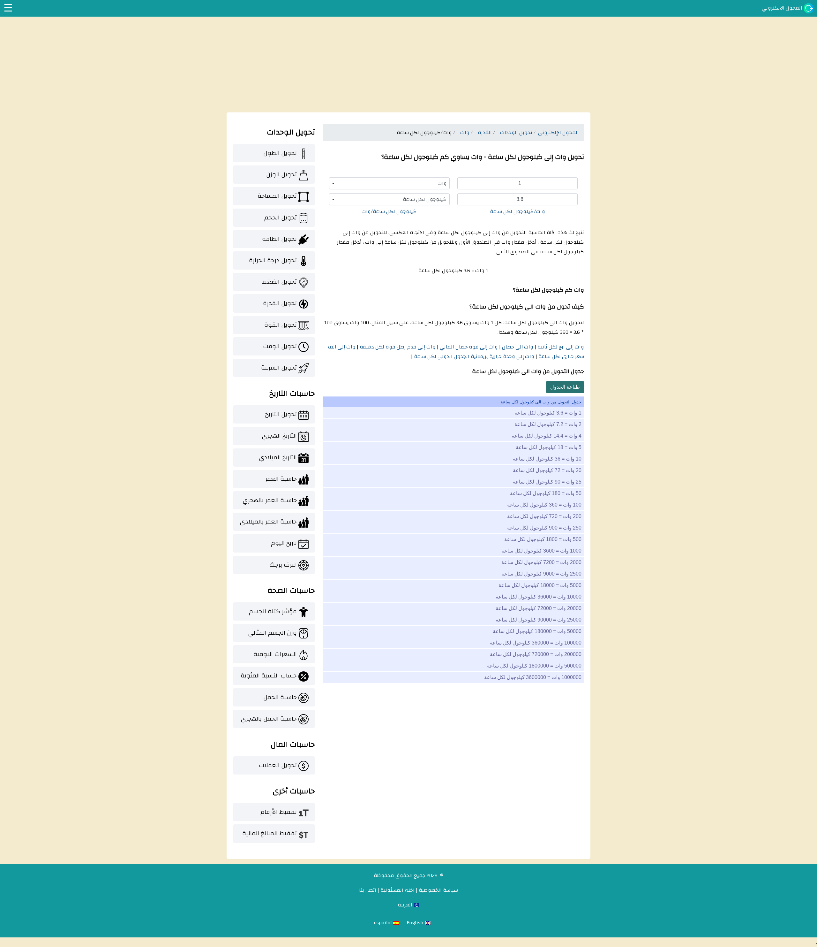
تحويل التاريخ (281, 414)
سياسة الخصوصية (438, 890)
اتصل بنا (367, 890)
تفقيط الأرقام (278, 812)
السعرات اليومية (275, 654)
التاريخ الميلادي (278, 457)
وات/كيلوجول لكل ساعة (517, 211)
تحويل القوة (280, 325)
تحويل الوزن (281, 174)
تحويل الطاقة (279, 239)
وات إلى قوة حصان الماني (468, 347)
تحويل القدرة (280, 303)
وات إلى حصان (517, 347)
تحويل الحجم (280, 217)
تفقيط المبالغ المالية (269, 833)
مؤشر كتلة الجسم (273, 611)
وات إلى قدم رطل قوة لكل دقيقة (397, 347)
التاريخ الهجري (279, 435)
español (383, 923)
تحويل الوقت (280, 346)
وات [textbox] (442, 183)
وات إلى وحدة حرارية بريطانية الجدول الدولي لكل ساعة (473, 356)
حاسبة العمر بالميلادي (268, 521)
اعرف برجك (283, 564)
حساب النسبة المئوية (269, 675)
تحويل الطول (280, 153)
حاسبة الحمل (280, 697)
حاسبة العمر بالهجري (270, 500)
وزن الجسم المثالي (272, 632)
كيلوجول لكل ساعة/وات (389, 211)
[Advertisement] (408, 64)
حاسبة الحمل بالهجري (269, 718)
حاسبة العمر (281, 479)
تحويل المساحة (277, 196)
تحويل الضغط (279, 281)
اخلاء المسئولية (397, 890)
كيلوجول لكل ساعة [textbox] (425, 199)
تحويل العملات (278, 765)
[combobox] (389, 183)
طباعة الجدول (565, 387)
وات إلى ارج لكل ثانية (560, 347)
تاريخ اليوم (284, 543)
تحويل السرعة (279, 367)
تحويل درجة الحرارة (273, 260)
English (416, 923)
